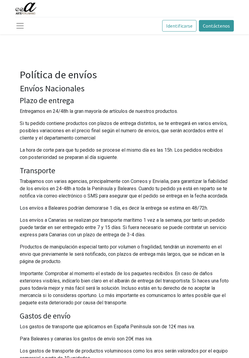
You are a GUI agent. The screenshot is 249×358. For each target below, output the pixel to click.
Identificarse (179, 26)
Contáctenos (216, 26)
